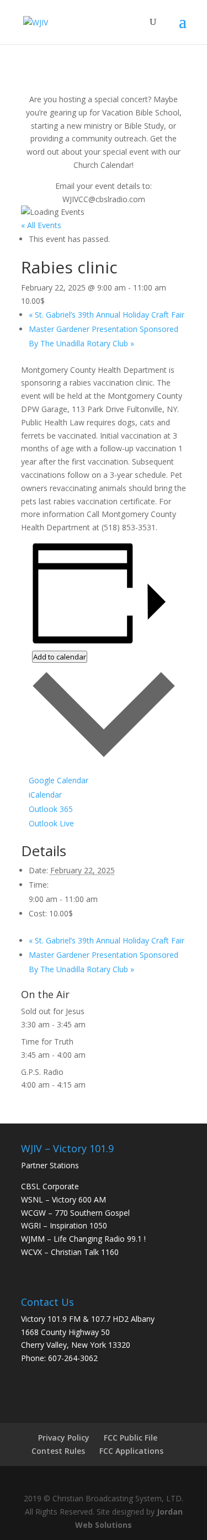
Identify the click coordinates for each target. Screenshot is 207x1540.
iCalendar (45, 794)
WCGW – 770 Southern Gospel (75, 1212)
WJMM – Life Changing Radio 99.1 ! (83, 1238)
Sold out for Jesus (52, 1011)
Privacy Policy (63, 1437)
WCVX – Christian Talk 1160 (70, 1252)
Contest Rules (58, 1451)
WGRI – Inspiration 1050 (64, 1225)
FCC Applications (131, 1451)
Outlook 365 (51, 809)
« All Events (41, 225)
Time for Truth (47, 1041)
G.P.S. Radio (42, 1072)
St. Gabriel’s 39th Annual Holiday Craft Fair (106, 314)
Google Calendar (58, 780)
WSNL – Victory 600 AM (63, 1199)
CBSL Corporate (50, 1186)
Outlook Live (51, 823)
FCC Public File (130, 1437)
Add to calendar (59, 657)
